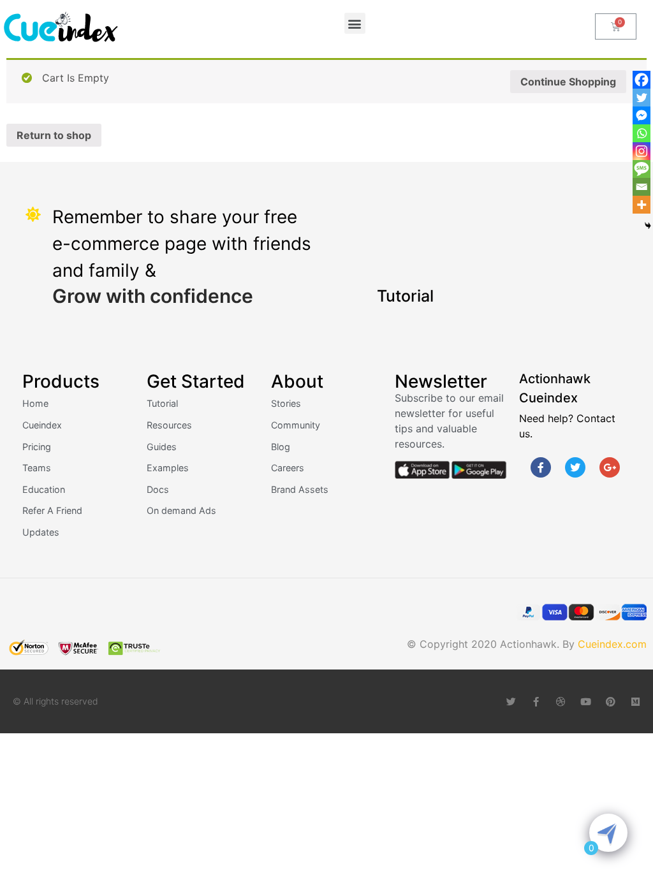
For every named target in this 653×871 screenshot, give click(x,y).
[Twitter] (641, 97)
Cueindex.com (612, 644)
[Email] (641, 187)
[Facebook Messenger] (641, 115)
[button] (354, 23)
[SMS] (641, 169)
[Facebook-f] (541, 467)
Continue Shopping (568, 81)
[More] (641, 205)
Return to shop (54, 135)
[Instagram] (641, 151)
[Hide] (648, 226)
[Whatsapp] (641, 133)
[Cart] (615, 26)
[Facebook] (641, 80)
